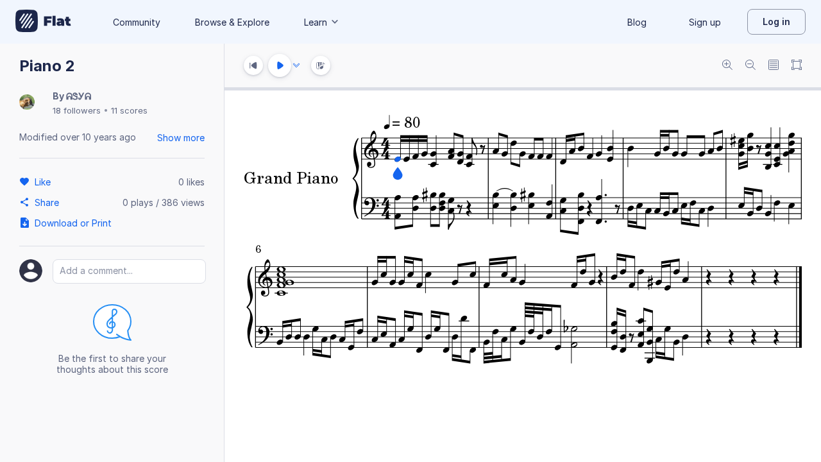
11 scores (129, 110)
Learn (315, 22)
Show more (181, 137)
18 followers (77, 110)
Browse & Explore (232, 22)
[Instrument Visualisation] (320, 65)
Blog (637, 22)
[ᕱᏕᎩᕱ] (27, 103)
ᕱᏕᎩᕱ (78, 95)
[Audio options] (296, 65)
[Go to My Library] (43, 22)
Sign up (705, 22)
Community (136, 22)
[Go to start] (253, 65)
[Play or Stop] (279, 65)
